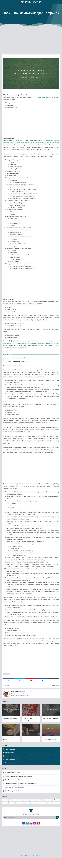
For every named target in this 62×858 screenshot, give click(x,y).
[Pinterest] (38, 823)
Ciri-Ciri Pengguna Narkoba (50, 718)
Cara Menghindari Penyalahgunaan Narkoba (17, 361)
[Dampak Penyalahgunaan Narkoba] (11, 710)
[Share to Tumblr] (53, 680)
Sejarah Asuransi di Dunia (11, 756)
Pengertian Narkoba (28, 738)
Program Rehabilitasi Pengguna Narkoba (16, 358)
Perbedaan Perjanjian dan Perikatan (14, 791)
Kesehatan (7, 673)
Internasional (19, 799)
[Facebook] (23, 823)
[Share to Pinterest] (31, 680)
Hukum (11, 799)
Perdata (8, 803)
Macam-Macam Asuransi (11, 763)
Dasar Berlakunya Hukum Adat (13, 779)
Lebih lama (55, 685)
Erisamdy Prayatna (31, 2)
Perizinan (23, 803)
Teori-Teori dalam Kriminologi (12, 772)
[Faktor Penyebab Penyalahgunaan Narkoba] (31, 710)
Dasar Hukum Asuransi (10, 749)
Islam (26, 799)
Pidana (53, 803)
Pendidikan (48, 799)
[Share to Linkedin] (42, 680)
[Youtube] (31, 823)
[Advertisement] (31, 40)
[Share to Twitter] (20, 680)
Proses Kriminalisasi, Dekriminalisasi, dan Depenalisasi (18, 776)
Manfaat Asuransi (9, 752)
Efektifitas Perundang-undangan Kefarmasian (49, 738)
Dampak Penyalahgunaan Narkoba (14, 365)
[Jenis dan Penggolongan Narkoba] (11, 730)
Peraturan (56, 799)
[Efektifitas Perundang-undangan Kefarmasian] (51, 730)
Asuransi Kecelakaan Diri (11, 759)
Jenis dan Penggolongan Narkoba (10, 738)
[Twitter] (27, 823)
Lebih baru (6, 685)
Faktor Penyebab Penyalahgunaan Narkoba (30, 719)
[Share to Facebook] (8, 680)
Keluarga (33, 799)
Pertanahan (38, 803)
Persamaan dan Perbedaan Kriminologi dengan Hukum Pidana (20, 783)
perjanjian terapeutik (42, 97)
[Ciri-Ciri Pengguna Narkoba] (51, 710)
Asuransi (5, 799)
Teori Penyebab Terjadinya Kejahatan (14, 787)
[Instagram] (34, 823)
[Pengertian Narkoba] (31, 730)
